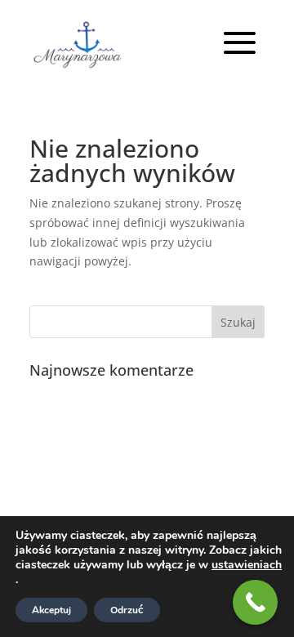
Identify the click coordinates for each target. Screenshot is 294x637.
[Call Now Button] (255, 602)
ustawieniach (247, 565)
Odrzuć (127, 610)
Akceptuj (51, 610)
